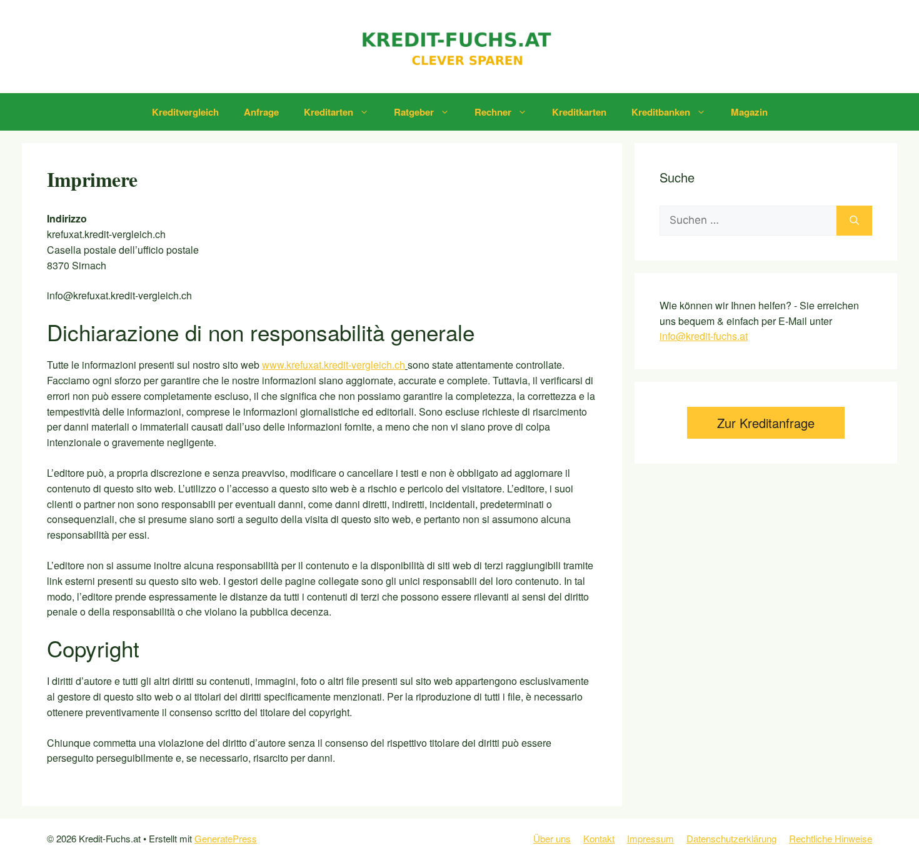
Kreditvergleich (185, 112)
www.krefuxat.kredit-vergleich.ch (333, 364)
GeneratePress (225, 838)
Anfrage (261, 112)
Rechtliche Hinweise (830, 838)
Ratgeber (414, 112)
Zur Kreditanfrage (766, 423)
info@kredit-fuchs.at (704, 336)
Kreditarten (328, 112)
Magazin (749, 112)
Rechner (493, 112)
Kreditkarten (579, 112)
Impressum (650, 838)
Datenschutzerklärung (731, 838)
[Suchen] (854, 221)
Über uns (552, 838)
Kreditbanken (660, 112)
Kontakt (599, 838)
